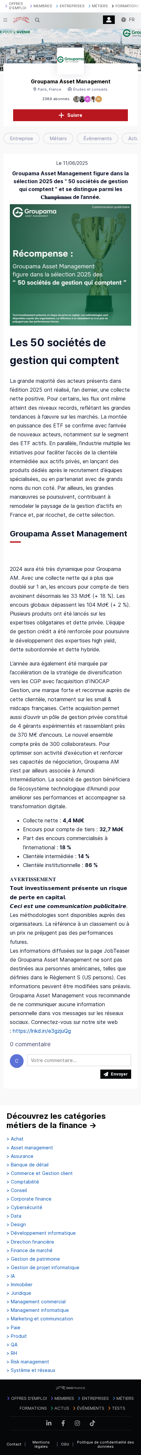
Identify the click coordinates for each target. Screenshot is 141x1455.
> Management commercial (36, 1301)
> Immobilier (19, 1284)
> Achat (15, 1138)
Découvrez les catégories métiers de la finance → (56, 1120)
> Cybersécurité (24, 1207)
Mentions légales (41, 1444)
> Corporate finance (29, 1199)
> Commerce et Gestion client (40, 1173)
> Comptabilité (23, 1181)
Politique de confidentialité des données (105, 1444)
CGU (65, 1444)
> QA (12, 1344)
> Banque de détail (28, 1164)
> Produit (17, 1336)
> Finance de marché (29, 1250)
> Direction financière (30, 1242)
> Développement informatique (41, 1233)
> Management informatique (38, 1310)
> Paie (13, 1327)
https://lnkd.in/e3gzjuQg (42, 1031)
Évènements (97, 138)
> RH (12, 1353)
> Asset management (30, 1147)
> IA (11, 1276)
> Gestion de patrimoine (33, 1259)
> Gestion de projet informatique (43, 1267)
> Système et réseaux (31, 1370)
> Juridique (19, 1293)
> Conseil (17, 1190)
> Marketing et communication (40, 1318)
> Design (16, 1224)
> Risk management (28, 1361)
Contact (14, 1444)
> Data (14, 1216)
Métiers (58, 138)
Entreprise (21, 138)
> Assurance (20, 1156)
